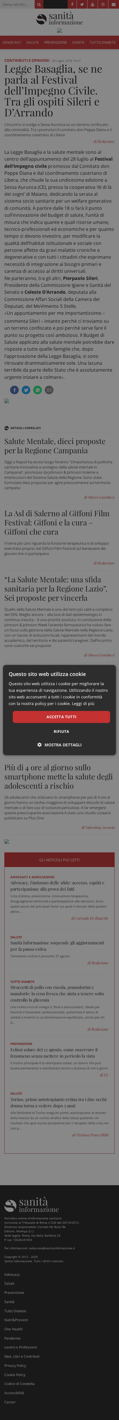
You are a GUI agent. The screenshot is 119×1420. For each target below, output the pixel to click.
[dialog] (59, 710)
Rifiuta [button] (61, 731)
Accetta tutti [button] (61, 716)
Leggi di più (83, 703)
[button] (60, 744)
